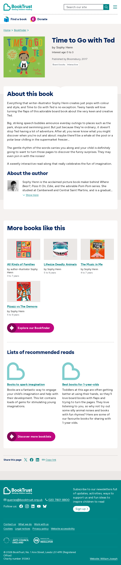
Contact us (10, 524)
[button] (25, 460)
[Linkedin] (33, 506)
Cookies (8, 528)
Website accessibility (63, 528)
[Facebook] (21, 506)
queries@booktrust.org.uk (24, 500)
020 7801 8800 (59, 500)
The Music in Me (92, 264)
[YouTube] (39, 506)
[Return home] (18, 7)
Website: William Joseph (103, 558)
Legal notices (22, 528)
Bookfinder (20, 30)
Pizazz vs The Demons (22, 306)
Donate (42, 19)
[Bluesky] (44, 506)
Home (7, 30)
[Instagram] (27, 506)
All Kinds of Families (21, 264)
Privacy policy (40, 528)
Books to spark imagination (26, 384)
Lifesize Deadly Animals (60, 264)
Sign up (80, 509)
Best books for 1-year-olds (80, 384)
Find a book (19, 19)
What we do (25, 524)
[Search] (106, 7)
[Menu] (115, 7)
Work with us (41, 524)
